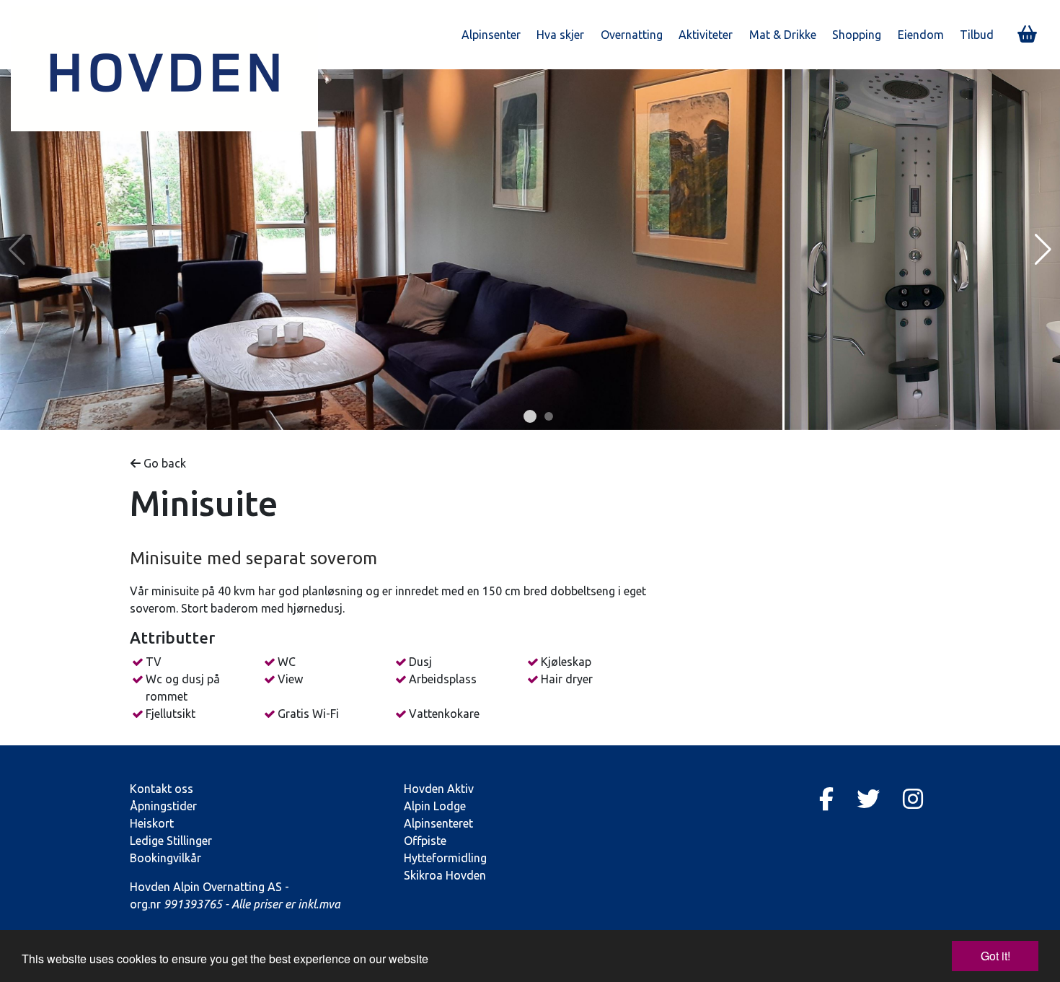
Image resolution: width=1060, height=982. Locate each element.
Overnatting (632, 34)
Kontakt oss (161, 788)
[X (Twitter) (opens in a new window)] (868, 798)
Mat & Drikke (782, 34)
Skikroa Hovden (445, 875)
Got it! (995, 955)
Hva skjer (560, 34)
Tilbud (977, 34)
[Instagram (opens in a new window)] (913, 798)
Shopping (856, 34)
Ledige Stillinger (171, 840)
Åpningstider (163, 805)
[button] (530, 416)
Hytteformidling (445, 857)
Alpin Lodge (435, 805)
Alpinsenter (491, 34)
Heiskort (152, 823)
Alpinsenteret (438, 823)
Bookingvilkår (165, 857)
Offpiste (425, 840)
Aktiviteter (706, 34)
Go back (163, 463)
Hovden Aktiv (439, 788)
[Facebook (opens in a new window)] (826, 798)
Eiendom (921, 34)
